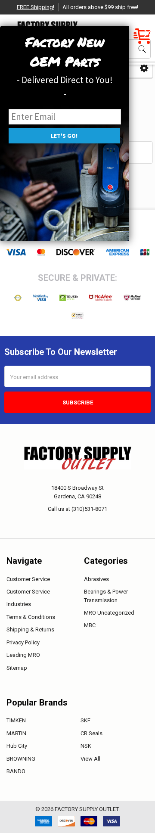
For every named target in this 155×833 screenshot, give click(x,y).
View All (90, 758)
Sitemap (16, 668)
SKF (85, 720)
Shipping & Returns (30, 629)
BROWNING (20, 758)
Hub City (16, 746)
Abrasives (96, 579)
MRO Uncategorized (109, 612)
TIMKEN (16, 720)
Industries (18, 604)
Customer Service (28, 579)
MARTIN (16, 733)
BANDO (15, 771)
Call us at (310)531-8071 (77, 509)
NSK (86, 746)
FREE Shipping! (35, 7)
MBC (90, 625)
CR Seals (91, 733)
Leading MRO (23, 655)
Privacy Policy (23, 642)
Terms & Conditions (30, 617)
